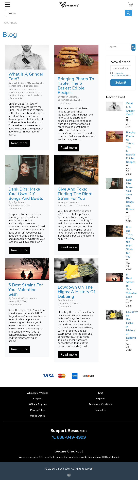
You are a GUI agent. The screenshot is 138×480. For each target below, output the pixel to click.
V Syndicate (63, 469)
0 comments (15, 98)
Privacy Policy (37, 410)
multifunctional (15, 95)
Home (6, 23)
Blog (10, 34)
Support (37, 398)
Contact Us (101, 410)
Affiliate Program (37, 404)
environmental (15, 92)
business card (31, 85)
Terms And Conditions (100, 404)
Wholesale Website (37, 393)
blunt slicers (14, 85)
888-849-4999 (71, 437)
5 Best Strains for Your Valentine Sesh (25, 289)
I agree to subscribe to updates (120, 74)
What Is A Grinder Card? (25, 76)
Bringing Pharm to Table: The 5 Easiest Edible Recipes (76, 86)
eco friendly (28, 89)
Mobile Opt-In (37, 415)
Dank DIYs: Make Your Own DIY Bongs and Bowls (25, 193)
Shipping (100, 398)
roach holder (33, 95)
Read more (19, 143)
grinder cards (33, 92)
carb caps (13, 89)
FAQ (100, 393)
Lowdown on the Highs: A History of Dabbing (76, 291)
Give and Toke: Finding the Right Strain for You (75, 193)
